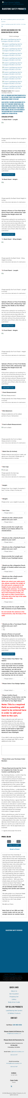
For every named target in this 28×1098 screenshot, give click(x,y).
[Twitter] (11, 1086)
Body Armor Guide (14, 1002)
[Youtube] (14, 1086)
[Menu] (25, 9)
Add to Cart (14, 845)
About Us (14, 991)
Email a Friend (14, 849)
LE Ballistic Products (14, 1013)
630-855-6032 (17, 1025)
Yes (4, 629)
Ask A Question (14, 994)
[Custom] (17, 1086)
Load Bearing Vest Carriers (14, 1010)
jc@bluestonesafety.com (17, 1051)
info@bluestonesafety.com (14, 1033)
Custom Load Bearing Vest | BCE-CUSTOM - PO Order (13, 24)
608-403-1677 (14, 1054)
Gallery (14, 999)
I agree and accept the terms (12, 830)
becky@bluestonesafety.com (14, 1063)
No (4, 628)
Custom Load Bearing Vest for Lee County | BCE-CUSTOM (13, 20)
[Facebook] (8, 1086)
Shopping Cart (14, 996)
